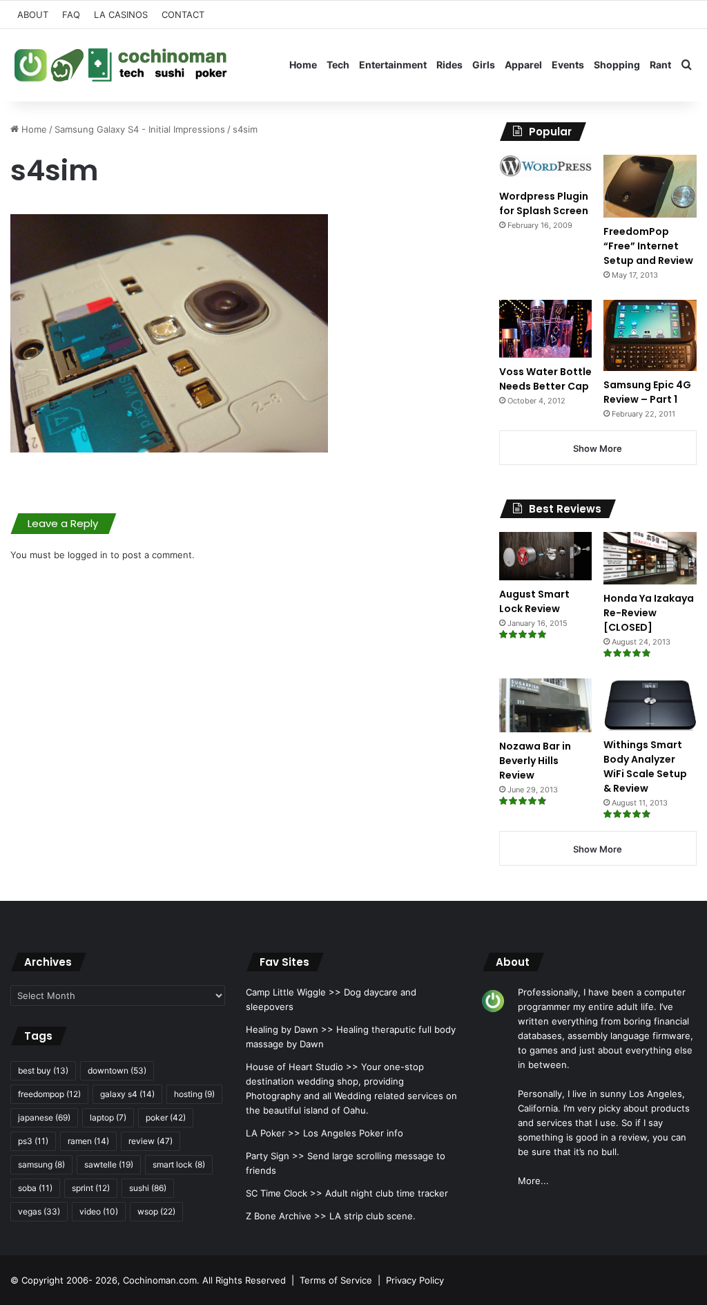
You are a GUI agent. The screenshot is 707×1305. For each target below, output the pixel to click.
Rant (660, 64)
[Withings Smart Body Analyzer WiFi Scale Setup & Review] (650, 704)
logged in (88, 554)
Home (303, 64)
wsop (156, 1211)
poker (166, 1117)
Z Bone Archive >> (286, 1215)
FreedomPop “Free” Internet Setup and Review (648, 246)
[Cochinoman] (120, 65)
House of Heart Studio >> (302, 1066)
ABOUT (32, 14)
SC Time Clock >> (284, 1193)
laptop (108, 1117)
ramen (88, 1141)
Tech (338, 64)
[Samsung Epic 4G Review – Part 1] (650, 335)
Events (568, 64)
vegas (39, 1211)
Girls (483, 64)
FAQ (71, 14)
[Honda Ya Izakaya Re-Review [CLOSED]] (650, 558)
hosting (194, 1094)
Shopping (617, 64)
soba (35, 1188)
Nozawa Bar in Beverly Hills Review (535, 760)
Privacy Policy (415, 1280)
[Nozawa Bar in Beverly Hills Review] (545, 705)
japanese (44, 1117)
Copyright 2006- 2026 (69, 1280)
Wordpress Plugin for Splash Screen (543, 203)
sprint (91, 1188)
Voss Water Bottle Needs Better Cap (545, 379)
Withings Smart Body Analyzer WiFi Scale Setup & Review (645, 766)
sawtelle (108, 1164)
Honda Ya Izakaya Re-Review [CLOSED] (648, 612)
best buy (43, 1070)
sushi (147, 1188)
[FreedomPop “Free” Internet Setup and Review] (650, 186)
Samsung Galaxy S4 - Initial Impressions (140, 129)
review (150, 1141)
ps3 (33, 1141)
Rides (449, 64)
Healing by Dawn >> (289, 1029)
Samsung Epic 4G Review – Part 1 (647, 392)
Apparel (523, 64)
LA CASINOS (121, 14)
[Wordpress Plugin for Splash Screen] (545, 168)
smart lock (179, 1164)
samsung (41, 1164)
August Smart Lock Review (534, 601)
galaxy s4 (127, 1094)
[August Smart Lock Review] (545, 556)
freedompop (49, 1094)
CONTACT (183, 14)
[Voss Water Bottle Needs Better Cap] (545, 328)
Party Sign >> (275, 1155)
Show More (597, 448)
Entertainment (393, 64)
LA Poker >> (273, 1133)
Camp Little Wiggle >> (293, 992)
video (98, 1211)
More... (533, 1180)
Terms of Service (336, 1280)
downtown (117, 1070)
